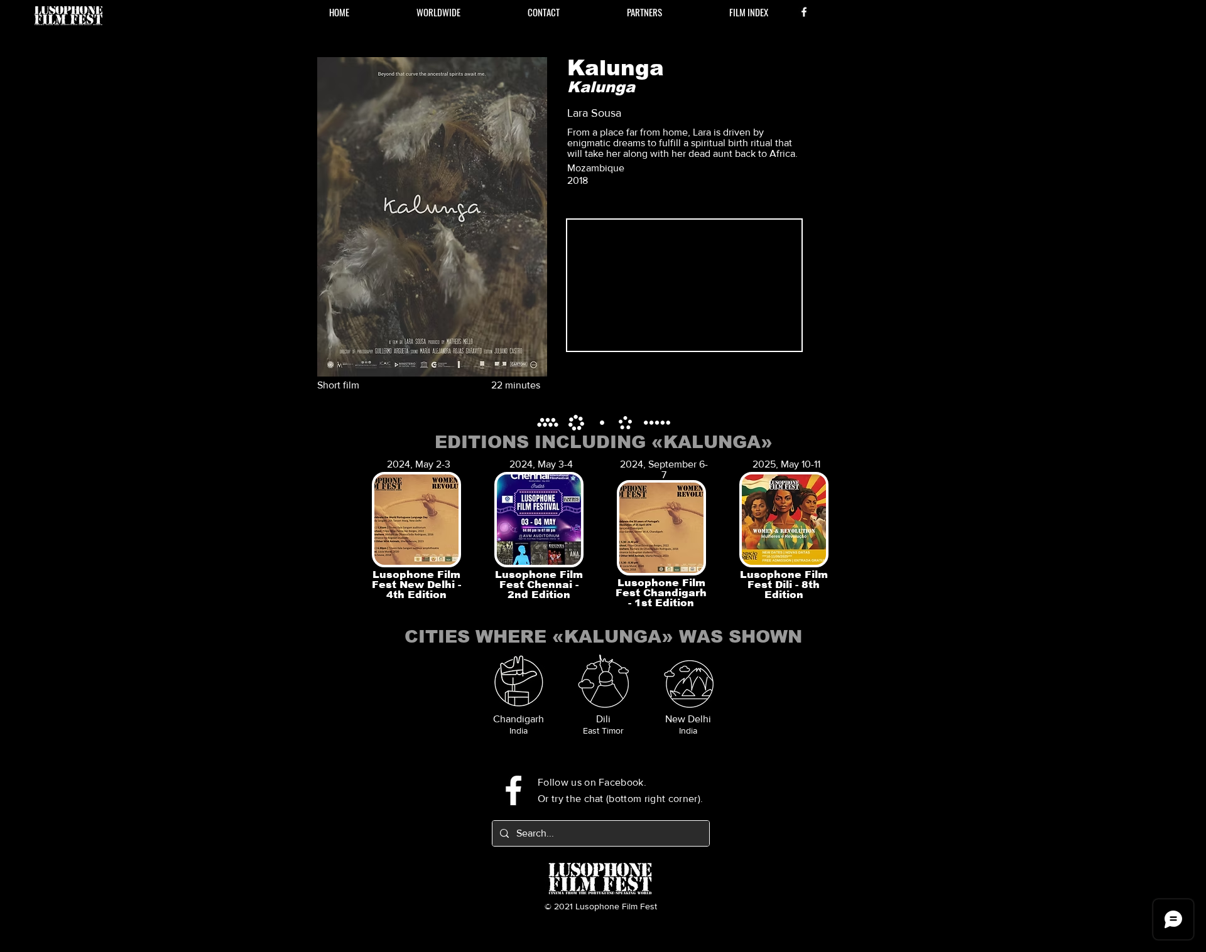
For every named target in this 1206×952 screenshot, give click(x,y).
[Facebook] (804, 12)
